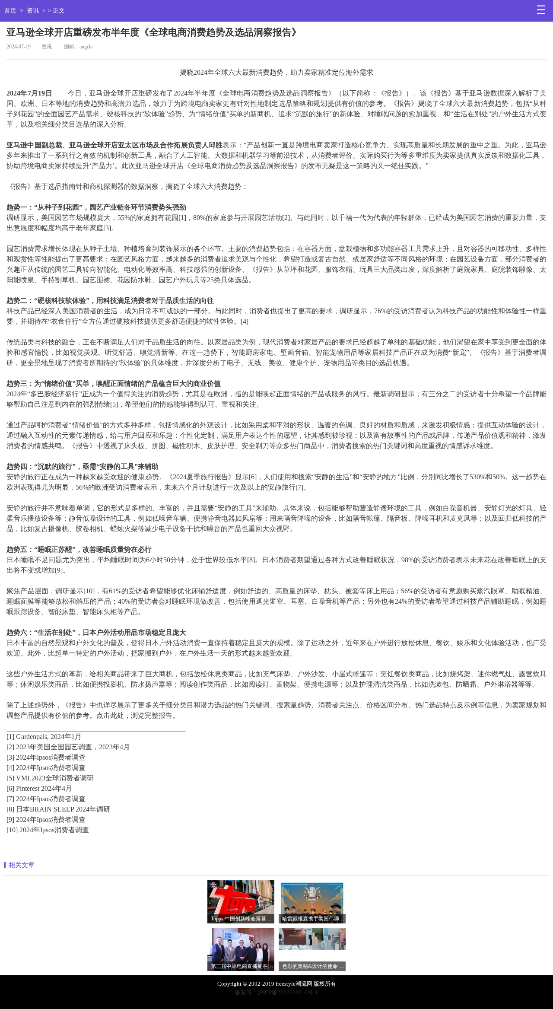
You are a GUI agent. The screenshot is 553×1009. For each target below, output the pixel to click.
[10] (89, 591)
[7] (299, 487)
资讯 (33, 10)
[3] (107, 228)
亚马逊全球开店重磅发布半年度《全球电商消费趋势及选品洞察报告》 (153, 32)
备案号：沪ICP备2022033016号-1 (276, 992)
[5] (114, 404)
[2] (286, 217)
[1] (182, 217)
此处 (117, 715)
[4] (244, 321)
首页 (10, 10)
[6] (253, 477)
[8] (251, 559)
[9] (59, 570)
